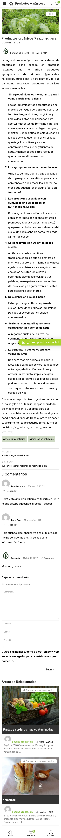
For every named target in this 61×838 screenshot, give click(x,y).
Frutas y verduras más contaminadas (28, 729)
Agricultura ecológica (14, 439)
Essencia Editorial (19, 53)
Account (50, 836)
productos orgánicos (45, 83)
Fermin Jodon (18, 486)
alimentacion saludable (41, 439)
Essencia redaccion (22, 741)
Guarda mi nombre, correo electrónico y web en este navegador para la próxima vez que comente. (30, 656)
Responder (11, 491)
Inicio (10, 836)
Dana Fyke (16, 520)
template (9, 800)
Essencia (15, 558)
